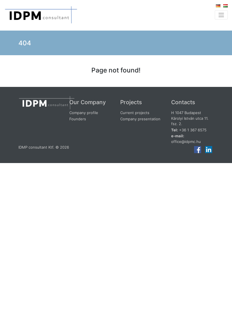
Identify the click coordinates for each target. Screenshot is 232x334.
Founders (77, 119)
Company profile (83, 112)
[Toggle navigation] (221, 15)
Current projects (134, 112)
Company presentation (140, 119)
